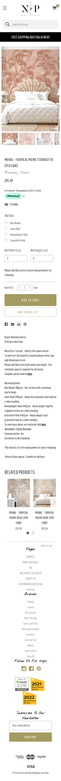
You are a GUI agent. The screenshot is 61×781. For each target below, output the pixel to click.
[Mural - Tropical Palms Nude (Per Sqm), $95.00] (44, 493)
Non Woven (15, 223)
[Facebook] (6, 324)
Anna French (30, 651)
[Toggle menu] (4, 8)
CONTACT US (30, 578)
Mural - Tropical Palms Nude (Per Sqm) (44, 518)
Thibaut (30, 602)
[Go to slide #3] (45, 139)
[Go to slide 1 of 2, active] (28, 533)
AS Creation (30, 612)
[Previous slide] (6, 88)
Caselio (30, 607)
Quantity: (9, 287)
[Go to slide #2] (27, 139)
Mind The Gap (30, 618)
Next (53, 502)
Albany (30, 645)
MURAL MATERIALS (31, 562)
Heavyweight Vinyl (19, 234)
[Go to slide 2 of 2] (33, 533)
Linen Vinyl (15, 229)
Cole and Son (31, 640)
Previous (7, 502)
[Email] (12, 324)
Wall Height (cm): (39, 250)
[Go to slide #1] (10, 139)
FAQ (30, 567)
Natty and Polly (31, 623)
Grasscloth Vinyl (17, 240)
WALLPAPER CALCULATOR (31, 573)
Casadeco (30, 634)
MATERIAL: (9, 216)
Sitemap (31, 589)
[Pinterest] (25, 324)
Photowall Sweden (30, 629)
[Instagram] (23, 668)
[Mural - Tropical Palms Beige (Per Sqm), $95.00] (18, 493)
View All (30, 656)
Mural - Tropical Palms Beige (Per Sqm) (18, 518)
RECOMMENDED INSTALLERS (31, 584)
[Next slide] (54, 88)
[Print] (19, 324)
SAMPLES (30, 557)
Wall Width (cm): (13, 250)
